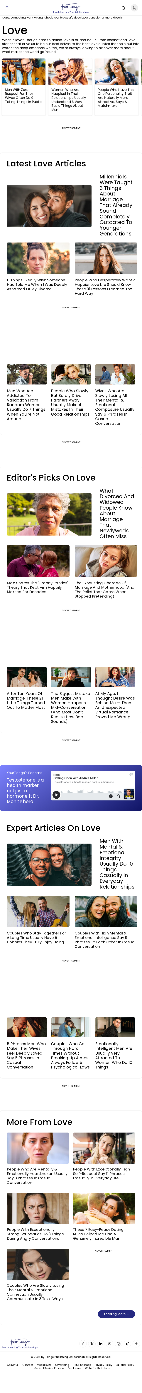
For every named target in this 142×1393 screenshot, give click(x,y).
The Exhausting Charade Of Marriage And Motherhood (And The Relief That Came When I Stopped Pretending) (104, 589)
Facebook (83, 1343)
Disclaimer (74, 1368)
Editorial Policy (125, 1365)
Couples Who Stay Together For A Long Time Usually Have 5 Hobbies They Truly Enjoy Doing (36, 937)
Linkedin (100, 1343)
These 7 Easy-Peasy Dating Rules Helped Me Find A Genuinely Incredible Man (98, 1234)
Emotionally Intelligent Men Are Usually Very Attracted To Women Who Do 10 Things (113, 1055)
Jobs (107, 1368)
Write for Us (92, 1368)
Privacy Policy (103, 1365)
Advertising (62, 1365)
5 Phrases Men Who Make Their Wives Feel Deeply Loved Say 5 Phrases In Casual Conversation (26, 1055)
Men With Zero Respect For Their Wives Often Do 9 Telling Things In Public (23, 96)
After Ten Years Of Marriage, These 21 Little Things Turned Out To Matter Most (26, 700)
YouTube (109, 1343)
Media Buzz (44, 1365)
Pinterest (136, 1343)
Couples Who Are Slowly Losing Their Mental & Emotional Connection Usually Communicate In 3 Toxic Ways (35, 1292)
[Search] (122, 8)
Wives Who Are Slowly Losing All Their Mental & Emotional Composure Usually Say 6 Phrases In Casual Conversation (114, 407)
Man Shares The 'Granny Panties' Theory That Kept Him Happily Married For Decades (37, 587)
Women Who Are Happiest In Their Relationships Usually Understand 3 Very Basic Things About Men (68, 100)
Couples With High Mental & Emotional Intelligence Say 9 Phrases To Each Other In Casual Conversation (105, 940)
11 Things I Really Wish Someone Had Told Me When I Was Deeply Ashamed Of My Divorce (37, 284)
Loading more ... (116, 1314)
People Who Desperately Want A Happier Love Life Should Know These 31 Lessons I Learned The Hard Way (105, 287)
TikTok (127, 1343)
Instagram (118, 1343)
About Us (12, 1365)
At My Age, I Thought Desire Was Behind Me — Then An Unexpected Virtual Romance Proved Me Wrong (115, 705)
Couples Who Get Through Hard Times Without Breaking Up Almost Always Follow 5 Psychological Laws (70, 1055)
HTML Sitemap (82, 1365)
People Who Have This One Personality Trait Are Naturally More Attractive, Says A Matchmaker (116, 98)
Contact (27, 1365)
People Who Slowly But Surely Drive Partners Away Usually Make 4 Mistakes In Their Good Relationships (70, 403)
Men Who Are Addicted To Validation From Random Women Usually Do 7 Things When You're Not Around (26, 405)
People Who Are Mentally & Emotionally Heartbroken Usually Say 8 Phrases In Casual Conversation (37, 1176)
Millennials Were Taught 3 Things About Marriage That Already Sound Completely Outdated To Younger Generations (116, 205)
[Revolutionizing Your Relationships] (71, 7)
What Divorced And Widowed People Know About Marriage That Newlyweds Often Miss (117, 513)
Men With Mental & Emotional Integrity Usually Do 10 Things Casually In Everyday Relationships (117, 864)
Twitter (92, 1343)
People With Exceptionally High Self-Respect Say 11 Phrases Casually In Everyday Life (101, 1173)
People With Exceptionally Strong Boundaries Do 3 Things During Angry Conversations (35, 1234)
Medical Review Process (49, 1368)
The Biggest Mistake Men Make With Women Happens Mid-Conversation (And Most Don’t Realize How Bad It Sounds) (70, 707)
